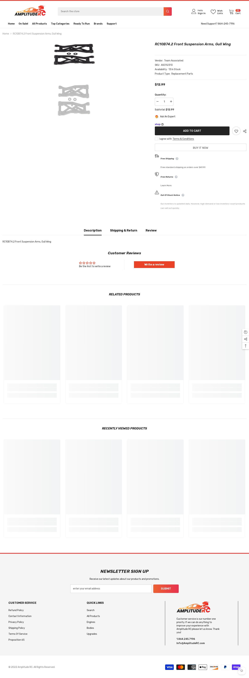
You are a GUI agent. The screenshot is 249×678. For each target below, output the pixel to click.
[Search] (115, 11)
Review (151, 230)
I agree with (165, 139)
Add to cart (192, 130)
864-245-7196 (226, 23)
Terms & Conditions (183, 139)
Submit (166, 588)
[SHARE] (243, 131)
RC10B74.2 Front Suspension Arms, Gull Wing (193, 44)
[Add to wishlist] (236, 131)
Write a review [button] (154, 264)
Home (6, 33)
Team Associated (173, 60)
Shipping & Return (123, 230)
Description (93, 230)
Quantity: (160, 94)
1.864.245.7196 (186, 639)
